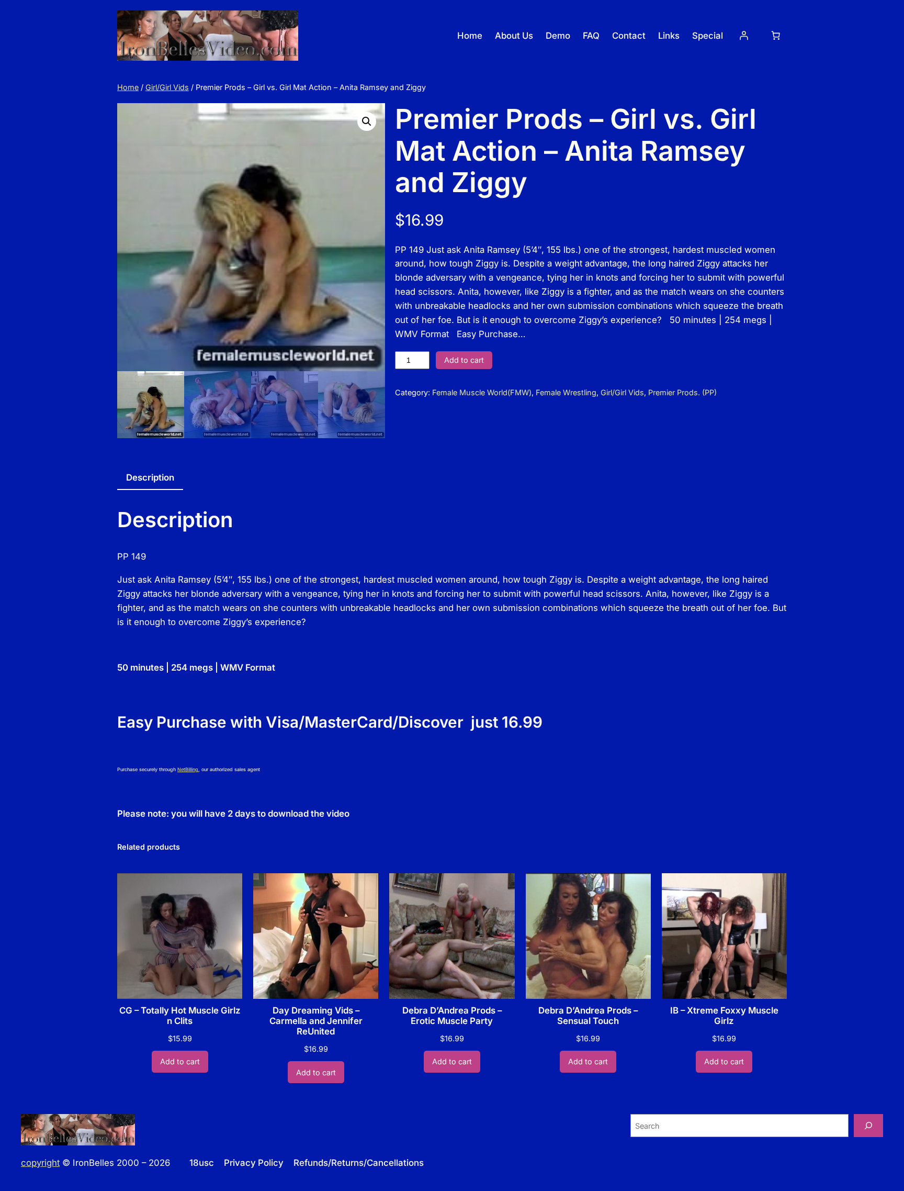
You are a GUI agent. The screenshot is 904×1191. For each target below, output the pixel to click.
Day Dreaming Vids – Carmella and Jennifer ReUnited (316, 1021)
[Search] (868, 1125)
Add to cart (464, 359)
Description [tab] (150, 477)
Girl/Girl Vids (167, 87)
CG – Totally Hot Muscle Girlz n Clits (180, 1015)
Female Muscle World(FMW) (482, 392)
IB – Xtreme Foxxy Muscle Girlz (724, 1015)
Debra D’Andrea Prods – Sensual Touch (588, 1015)
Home (128, 87)
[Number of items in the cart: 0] (776, 36)
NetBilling (187, 769)
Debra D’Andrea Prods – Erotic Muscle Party (452, 1015)
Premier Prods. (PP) (682, 392)
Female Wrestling (566, 392)
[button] (366, 121)
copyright (40, 1162)
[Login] (744, 36)
